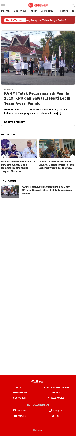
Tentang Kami (19, 392)
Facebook (22, 410)
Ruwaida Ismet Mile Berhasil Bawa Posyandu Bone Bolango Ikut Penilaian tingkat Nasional (18, 166)
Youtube (22, 415)
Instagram (58, 410)
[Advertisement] (38, 242)
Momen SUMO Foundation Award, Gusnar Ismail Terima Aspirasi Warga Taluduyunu (56, 165)
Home (19, 387)
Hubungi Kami (19, 397)
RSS (57, 415)
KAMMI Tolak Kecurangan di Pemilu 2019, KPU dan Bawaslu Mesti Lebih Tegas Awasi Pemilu (37, 98)
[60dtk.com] (38, 4)
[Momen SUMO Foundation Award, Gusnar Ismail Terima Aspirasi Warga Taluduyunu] (57, 148)
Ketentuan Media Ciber (55, 387)
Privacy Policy (56, 397)
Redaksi (55, 392)
